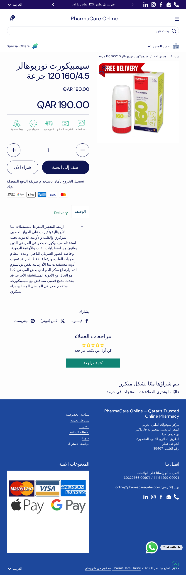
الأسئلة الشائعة (79, 432)
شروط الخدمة (79, 420)
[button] (163, 46)
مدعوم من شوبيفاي (98, 568)
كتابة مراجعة (93, 363)
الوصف (80, 211)
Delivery (61, 212)
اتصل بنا (84, 426)
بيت (176, 56)
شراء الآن (22, 167)
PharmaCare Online (94, 18)
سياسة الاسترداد (78, 444)
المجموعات (161, 56)
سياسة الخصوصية (77, 414)
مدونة (85, 438)
